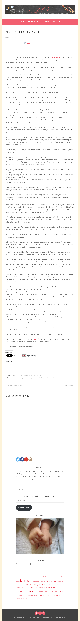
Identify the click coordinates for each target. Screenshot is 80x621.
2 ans (17, 574)
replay (34, 339)
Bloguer (15, 375)
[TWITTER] (36, 613)
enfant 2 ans (50, 576)
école (27, 598)
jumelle (36, 587)
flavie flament (23, 378)
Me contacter (33, 22)
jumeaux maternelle (45, 584)
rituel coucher (19, 595)
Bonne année (69, 385)
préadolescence (54, 591)
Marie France (56, 57)
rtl (53, 378)
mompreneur (29, 591)
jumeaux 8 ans (51, 581)
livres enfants (46, 587)
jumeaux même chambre (57, 584)
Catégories (57, 22)
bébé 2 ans (22, 577)
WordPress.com (59, 617)
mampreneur (53, 587)
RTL (55, 127)
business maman (58, 574)
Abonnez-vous (24, 508)
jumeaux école (29, 587)
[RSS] (43, 613)
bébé (17, 577)
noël (38, 591)
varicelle (24, 598)
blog (43, 574)
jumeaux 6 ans (42, 581)
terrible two (34, 595)
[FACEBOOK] (40, 613)
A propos (45, 22)
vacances (48, 595)
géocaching (55, 576)
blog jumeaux (48, 574)
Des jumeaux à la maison (25, 375)
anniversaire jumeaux (36, 574)
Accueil (21, 22)
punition (61, 591)
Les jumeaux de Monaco (14, 385)
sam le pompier (26, 595)
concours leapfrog (43, 576)
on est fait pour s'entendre (35, 378)
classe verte (36, 577)
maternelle (19, 591)
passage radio (48, 378)
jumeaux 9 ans (59, 581)
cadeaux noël (28, 577)
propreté (49, 591)
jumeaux (25, 580)
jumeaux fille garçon (31, 585)
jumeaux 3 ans (35, 581)
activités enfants (26, 574)
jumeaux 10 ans (20, 585)
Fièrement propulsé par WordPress (27, 617)
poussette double (43, 591)
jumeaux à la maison (20, 587)
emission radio (14, 378)
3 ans (20, 574)
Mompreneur (37, 375)
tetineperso (40, 595)
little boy (40, 587)
